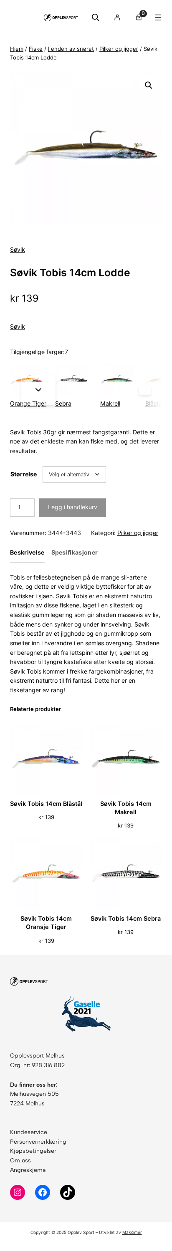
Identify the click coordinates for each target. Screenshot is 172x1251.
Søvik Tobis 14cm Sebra (126, 918)
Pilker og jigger (118, 48)
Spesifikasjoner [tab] (74, 553)
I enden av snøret (71, 48)
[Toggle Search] (95, 17)
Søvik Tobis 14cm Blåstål (46, 803)
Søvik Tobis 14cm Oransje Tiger (46, 922)
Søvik (17, 249)
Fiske (36, 48)
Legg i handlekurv (72, 506)
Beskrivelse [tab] (27, 553)
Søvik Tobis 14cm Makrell (126, 807)
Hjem (16, 48)
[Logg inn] (117, 17)
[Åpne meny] (158, 17)
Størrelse (23, 474)
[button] (148, 85)
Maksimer (132, 1232)
